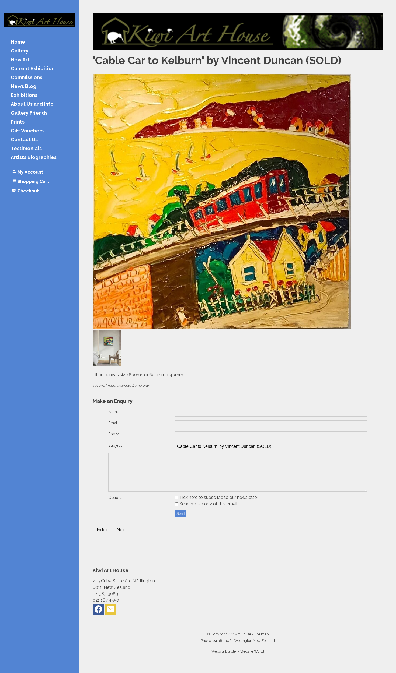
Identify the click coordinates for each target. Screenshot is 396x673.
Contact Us (24, 139)
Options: (115, 497)
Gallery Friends (29, 113)
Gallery (20, 51)
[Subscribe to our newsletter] (110, 610)
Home (18, 42)
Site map (261, 634)
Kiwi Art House (239, 634)
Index (102, 529)
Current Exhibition (33, 68)
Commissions (26, 77)
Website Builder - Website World (237, 651)
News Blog (23, 86)
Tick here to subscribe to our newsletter (218, 497)
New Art (20, 59)
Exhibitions (24, 95)
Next (121, 529)
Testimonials (26, 148)
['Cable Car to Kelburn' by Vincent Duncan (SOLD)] (222, 327)
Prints (18, 122)
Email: (113, 423)
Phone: (114, 434)
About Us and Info (32, 104)
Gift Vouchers (27, 130)
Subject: (115, 445)
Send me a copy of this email (207, 503)
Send (180, 514)
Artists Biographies (34, 157)
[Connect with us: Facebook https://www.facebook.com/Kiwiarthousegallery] (98, 610)
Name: (114, 411)
